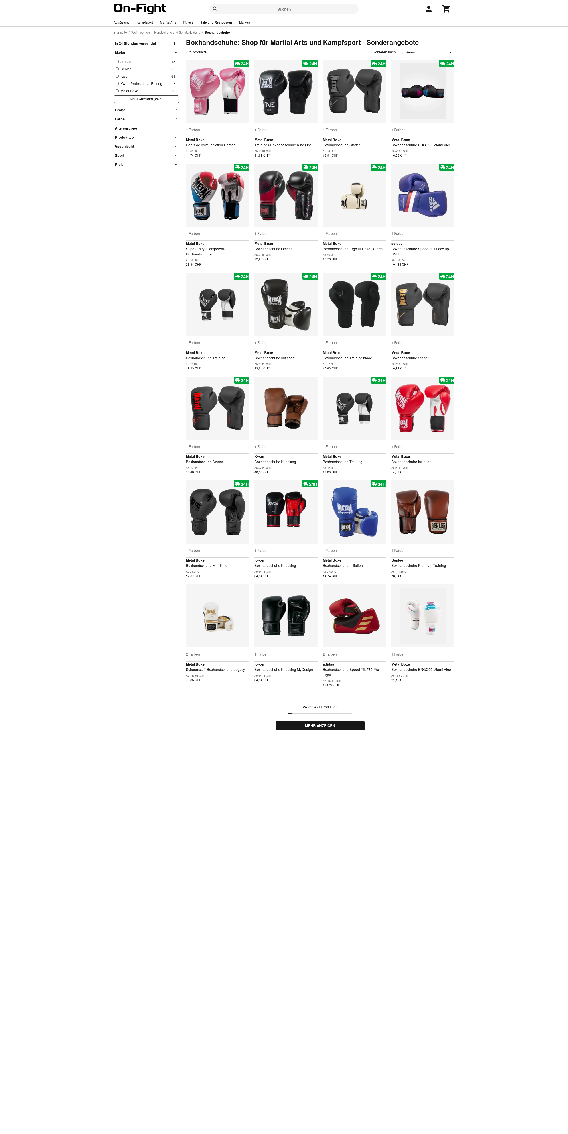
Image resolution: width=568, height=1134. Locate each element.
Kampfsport (145, 22)
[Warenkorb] (446, 8)
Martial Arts (168, 22)
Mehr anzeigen (320, 725)
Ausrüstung (122, 22)
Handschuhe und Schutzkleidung (177, 32)
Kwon (259, 456)
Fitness (188, 22)
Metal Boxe (195, 139)
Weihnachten (140, 32)
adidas (397, 243)
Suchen (284, 9)
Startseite (120, 32)
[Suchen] (215, 9)
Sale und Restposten (216, 22)
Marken (244, 22)
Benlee (397, 560)
